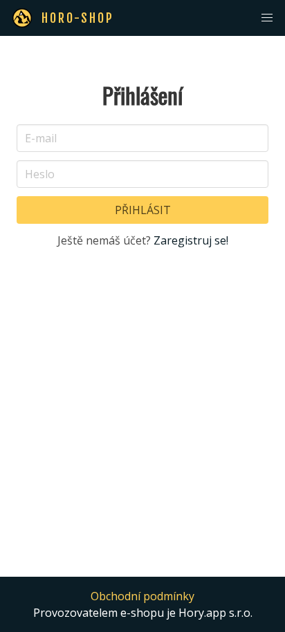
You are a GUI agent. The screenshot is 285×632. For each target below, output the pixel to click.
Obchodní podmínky (142, 596)
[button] (267, 18)
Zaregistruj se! (191, 240)
